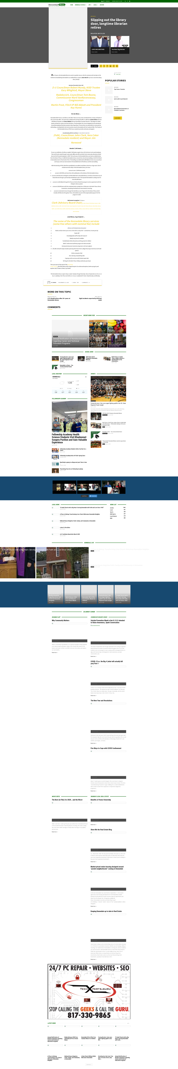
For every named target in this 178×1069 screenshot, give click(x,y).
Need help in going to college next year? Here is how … (73, 463)
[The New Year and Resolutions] (108, 718)
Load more (117, 118)
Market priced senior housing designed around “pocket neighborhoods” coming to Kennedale (107, 868)
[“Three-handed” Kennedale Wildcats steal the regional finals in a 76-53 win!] (96, 444)
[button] (125, 1)
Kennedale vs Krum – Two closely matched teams (66, 366)
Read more (54, 652)
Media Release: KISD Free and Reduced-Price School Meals (71, 1038)
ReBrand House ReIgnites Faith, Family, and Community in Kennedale (77, 521)
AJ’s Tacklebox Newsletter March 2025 (70, 534)
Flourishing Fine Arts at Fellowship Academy (71, 469)
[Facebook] (127, 1)
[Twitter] (104, 66)
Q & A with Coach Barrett (121, 99)
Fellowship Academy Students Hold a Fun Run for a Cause (73, 449)
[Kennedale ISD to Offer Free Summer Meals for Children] (117, 327)
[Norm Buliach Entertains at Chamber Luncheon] (109, 109)
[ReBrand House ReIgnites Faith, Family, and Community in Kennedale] (55, 522)
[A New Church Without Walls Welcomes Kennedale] (89, 1049)
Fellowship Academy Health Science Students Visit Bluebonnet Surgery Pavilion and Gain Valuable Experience (69, 438)
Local (95, 5)
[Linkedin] (110, 66)
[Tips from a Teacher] (109, 90)
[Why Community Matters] (69, 632)
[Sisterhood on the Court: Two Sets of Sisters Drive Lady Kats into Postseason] (106, 1049)
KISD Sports (93, 341)
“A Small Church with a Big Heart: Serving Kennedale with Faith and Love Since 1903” (82, 507)
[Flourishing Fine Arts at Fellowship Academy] (55, 470)
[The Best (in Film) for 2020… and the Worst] (69, 812)
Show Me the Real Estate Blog (101, 830)
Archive (102, 5)
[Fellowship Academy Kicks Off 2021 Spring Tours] (55, 457)
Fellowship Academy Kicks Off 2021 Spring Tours (72, 455)
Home (71, 5)
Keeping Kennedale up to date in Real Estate (106, 911)
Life (89, 5)
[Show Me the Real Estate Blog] (108, 841)
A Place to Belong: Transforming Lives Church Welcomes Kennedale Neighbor (80, 514)
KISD (103, 426)
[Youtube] (130, 1)
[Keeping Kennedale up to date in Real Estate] (108, 927)
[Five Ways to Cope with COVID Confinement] (108, 764)
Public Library (53, 266)
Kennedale (70, 264)
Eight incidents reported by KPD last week (90, 299)
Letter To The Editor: (65, 527)
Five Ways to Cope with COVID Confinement (106, 748)
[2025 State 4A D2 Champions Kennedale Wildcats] (81, 358)
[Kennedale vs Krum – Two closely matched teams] (55, 367)
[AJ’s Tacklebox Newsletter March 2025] (55, 536)
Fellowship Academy (56, 429)
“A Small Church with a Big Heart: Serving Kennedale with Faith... (122, 1038)
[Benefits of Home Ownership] (108, 812)
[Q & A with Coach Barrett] (109, 100)
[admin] (49, 282)
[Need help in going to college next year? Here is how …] (55, 464)
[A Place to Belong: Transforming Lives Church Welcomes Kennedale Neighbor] (55, 516)
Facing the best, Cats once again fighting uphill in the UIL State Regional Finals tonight (67, 359)
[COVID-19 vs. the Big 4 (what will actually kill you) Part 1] (108, 675)
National (55, 336)
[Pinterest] (107, 66)
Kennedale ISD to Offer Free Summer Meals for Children (88, 1037)
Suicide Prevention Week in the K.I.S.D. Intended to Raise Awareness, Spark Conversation (108, 621)
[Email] (113, 66)
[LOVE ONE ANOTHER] (100, 41)
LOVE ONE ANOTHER (98, 49)
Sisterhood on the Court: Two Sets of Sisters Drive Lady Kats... (105, 1057)
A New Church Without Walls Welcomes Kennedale (88, 1056)
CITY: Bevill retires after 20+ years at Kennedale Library (59, 299)
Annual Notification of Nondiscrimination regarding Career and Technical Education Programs (55, 1039)
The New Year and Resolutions (101, 701)
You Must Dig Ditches (118, 49)
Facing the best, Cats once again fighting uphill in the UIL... (105, 1038)
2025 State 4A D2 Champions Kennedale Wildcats (91, 358)
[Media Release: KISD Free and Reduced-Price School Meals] (98, 327)
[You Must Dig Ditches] (120, 41)
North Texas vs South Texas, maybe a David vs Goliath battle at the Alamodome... (118, 359)
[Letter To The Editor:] (55, 529)
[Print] (116, 66)
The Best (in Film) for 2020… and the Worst (67, 800)
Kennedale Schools (80, 5)
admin (54, 282)
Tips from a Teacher (119, 89)
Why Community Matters (60, 620)
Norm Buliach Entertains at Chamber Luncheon (121, 109)
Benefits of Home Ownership (101, 800)
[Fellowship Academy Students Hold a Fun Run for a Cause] (55, 450)
